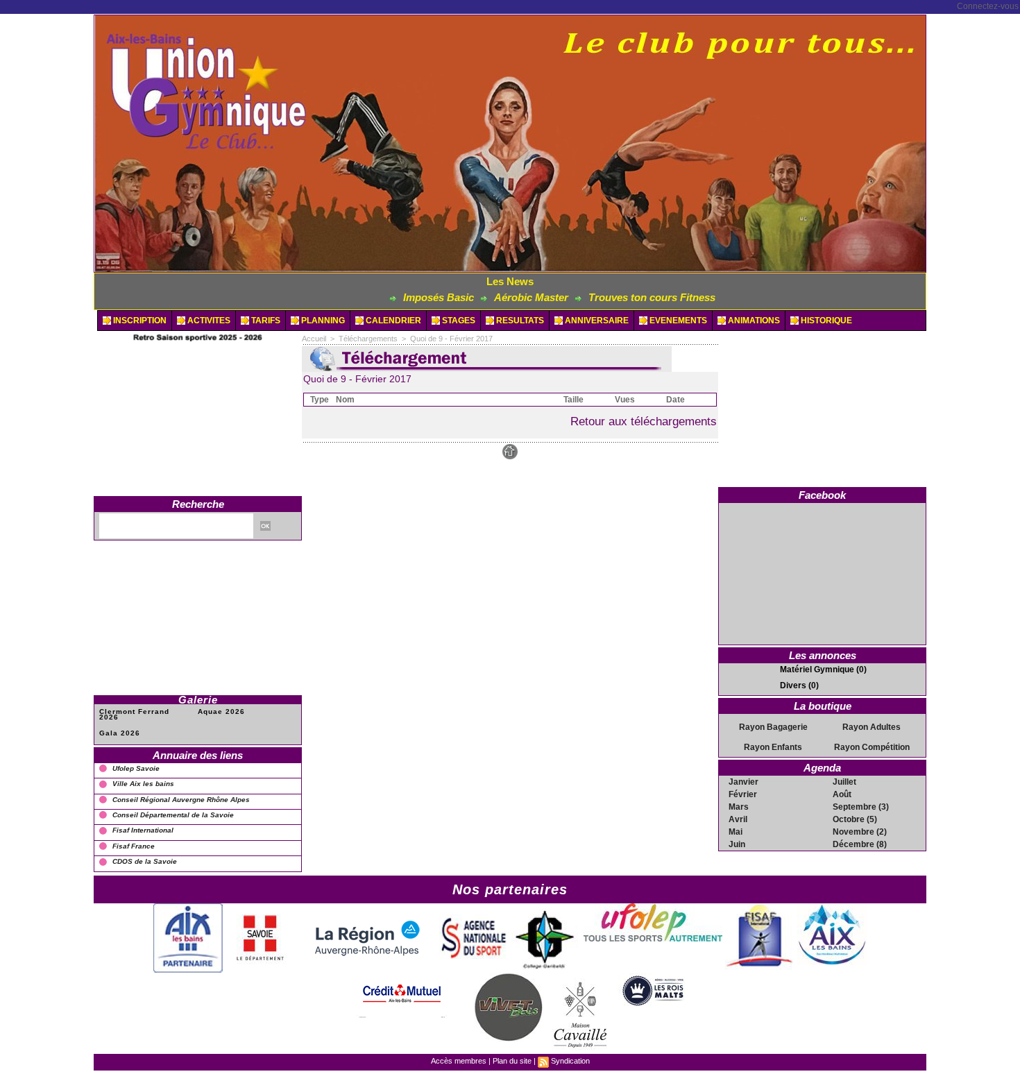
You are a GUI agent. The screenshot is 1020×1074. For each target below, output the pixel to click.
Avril (738, 819)
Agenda (822, 768)
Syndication (570, 1061)
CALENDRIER (392, 320)
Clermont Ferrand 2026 (134, 714)
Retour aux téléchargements (643, 421)
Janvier (743, 782)
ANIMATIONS (753, 320)
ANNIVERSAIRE (596, 320)
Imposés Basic (399, 297)
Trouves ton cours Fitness (613, 297)
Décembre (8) (860, 844)
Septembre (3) (861, 807)
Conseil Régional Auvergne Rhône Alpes (181, 799)
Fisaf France (133, 846)
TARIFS (264, 320)
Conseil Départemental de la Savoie (173, 815)
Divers (793, 685)
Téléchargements (368, 338)
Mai (735, 832)
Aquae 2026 (221, 711)
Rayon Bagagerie (773, 727)
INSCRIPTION (139, 320)
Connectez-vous (988, 6)
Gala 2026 (119, 733)
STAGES (457, 320)
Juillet (844, 782)
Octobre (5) (855, 819)
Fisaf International (142, 830)
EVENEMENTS (677, 320)
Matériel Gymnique (817, 669)
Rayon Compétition (872, 747)
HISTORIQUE (825, 320)
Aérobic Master (492, 297)
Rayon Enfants (773, 747)
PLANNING (322, 320)
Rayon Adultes (871, 727)
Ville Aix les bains (143, 783)
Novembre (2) (860, 832)
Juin (737, 844)
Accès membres (458, 1061)
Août (842, 794)
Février (743, 794)
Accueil (314, 338)
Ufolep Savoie (136, 768)
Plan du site (512, 1061)
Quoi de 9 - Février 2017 (451, 338)
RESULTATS (519, 320)
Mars (739, 807)
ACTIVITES (207, 320)
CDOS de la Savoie (144, 861)
